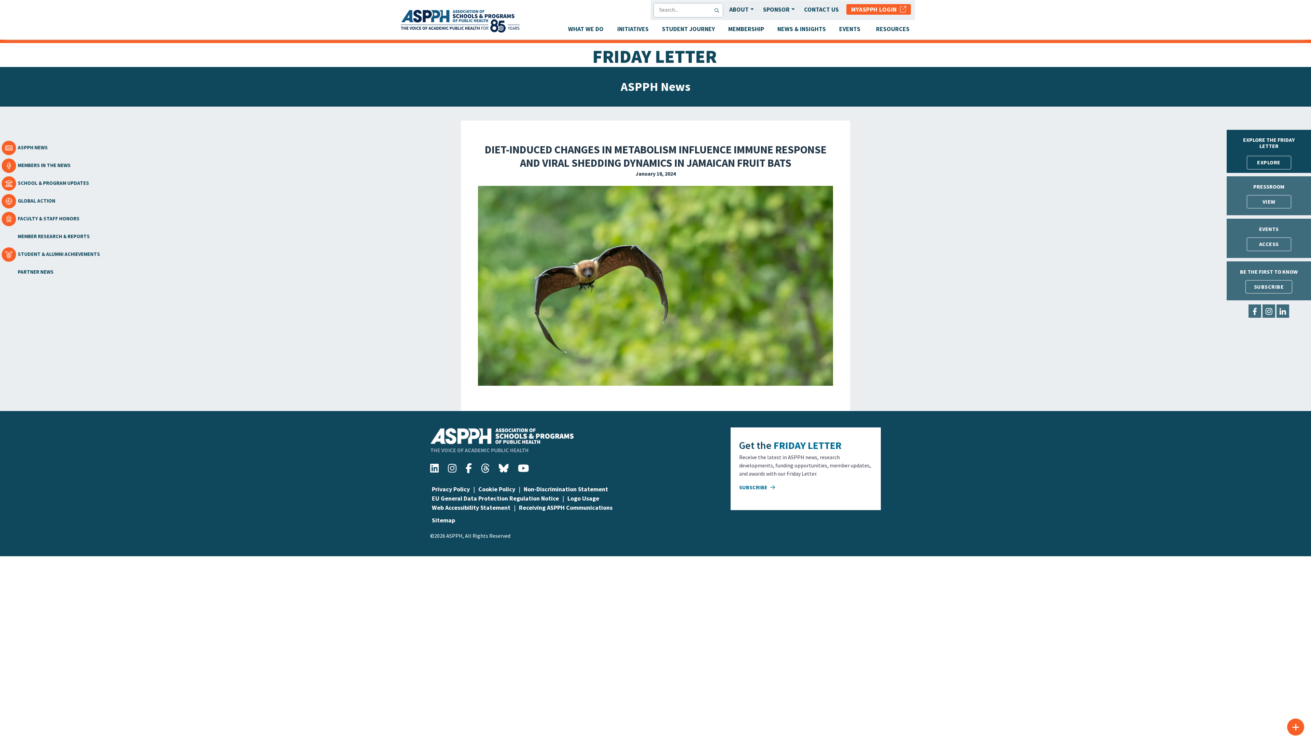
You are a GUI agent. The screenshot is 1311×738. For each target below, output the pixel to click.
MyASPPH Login (875, 9)
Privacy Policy (451, 489)
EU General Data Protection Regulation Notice (495, 498)
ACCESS (1269, 244)
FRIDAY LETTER (808, 445)
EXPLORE (1269, 162)
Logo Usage (583, 498)
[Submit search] (718, 10)
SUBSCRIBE (1269, 286)
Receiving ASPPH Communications (565, 507)
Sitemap (443, 520)
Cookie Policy (496, 489)
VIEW (1269, 201)
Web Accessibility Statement (471, 507)
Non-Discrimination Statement (566, 489)
